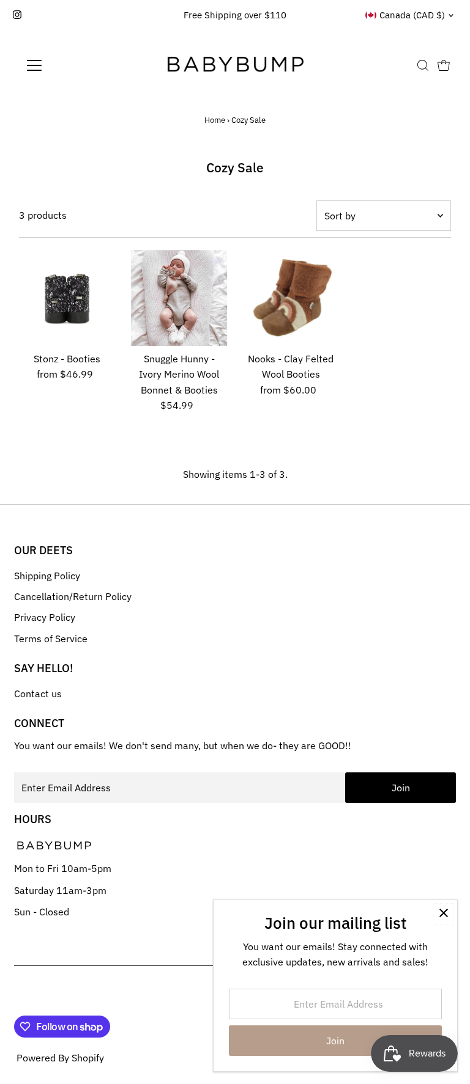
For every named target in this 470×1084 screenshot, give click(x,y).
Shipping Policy (47, 575)
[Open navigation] (70, 65)
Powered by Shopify (60, 1058)
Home (214, 120)
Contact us (38, 693)
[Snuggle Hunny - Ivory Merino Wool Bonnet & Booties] (179, 298)
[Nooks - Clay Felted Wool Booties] (291, 298)
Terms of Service (51, 638)
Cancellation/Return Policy (73, 596)
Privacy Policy (44, 617)
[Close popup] (443, 914)
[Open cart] (444, 65)
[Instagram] (17, 15)
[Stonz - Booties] (67, 298)
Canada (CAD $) (412, 15)
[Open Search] (422, 65)
